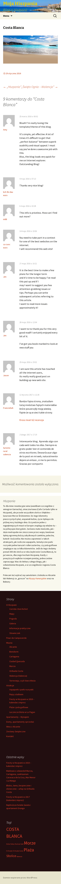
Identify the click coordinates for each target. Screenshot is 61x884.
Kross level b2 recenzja (31, 420)
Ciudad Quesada (17, 661)
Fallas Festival (15, 844)
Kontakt (10, 736)
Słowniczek (14, 633)
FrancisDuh (8, 408)
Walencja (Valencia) (18, 675)
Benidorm (13, 651)
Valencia (19, 856)
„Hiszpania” (12, 87)
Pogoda (13, 618)
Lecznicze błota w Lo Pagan (22, 712)
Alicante (13, 646)
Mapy (11, 613)
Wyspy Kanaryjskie (37, 578)
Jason (6, 375)
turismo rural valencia (7, 451)
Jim (4, 276)
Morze (30, 843)
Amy (5, 129)
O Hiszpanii (11, 605)
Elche (8, 844)
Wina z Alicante (13, 726)
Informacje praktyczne (19, 628)
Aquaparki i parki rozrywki (21, 689)
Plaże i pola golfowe (18, 707)
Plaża (29, 850)
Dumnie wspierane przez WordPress (20, 877)
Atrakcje (10, 685)
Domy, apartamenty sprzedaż (20, 721)
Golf (22, 844)
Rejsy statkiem (16, 694)
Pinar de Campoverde (16, 638)
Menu (6, 15)
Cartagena (14, 656)
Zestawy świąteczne (15, 731)
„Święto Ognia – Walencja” (39, 87)
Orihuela (9, 851)
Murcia (12, 666)
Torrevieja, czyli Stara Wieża (22, 680)
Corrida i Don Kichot (18, 609)
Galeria (12, 623)
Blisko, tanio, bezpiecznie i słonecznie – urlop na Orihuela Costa (20, 788)
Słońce (11, 856)
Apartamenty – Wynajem (17, 717)
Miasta (9, 642)
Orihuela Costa (16, 671)
